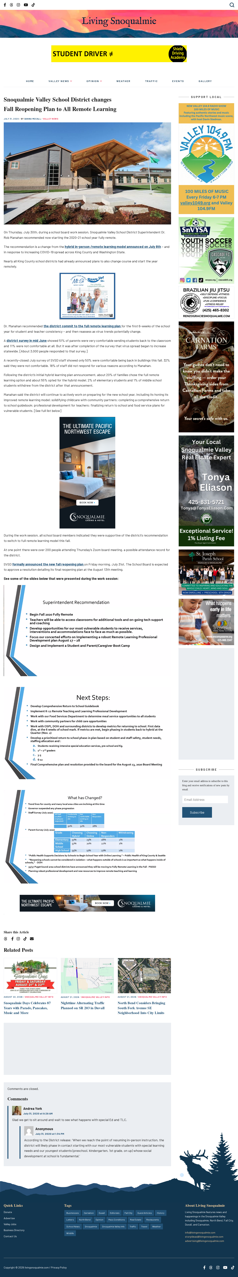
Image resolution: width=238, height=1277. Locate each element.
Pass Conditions (116, 1219)
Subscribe (197, 812)
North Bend (85, 1219)
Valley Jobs (10, 1224)
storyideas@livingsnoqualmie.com (204, 1236)
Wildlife (70, 1233)
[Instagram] (19, 939)
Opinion (92, 81)
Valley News (59, 81)
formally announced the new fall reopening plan (48, 564)
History (160, 1213)
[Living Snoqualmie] (119, 22)
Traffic (151, 81)
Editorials (115, 1213)
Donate (8, 1212)
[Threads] (7, 939)
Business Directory (14, 1230)
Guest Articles (144, 1213)
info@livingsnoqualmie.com (200, 1232)
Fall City (128, 1213)
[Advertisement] (87, 1049)
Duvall (102, 1213)
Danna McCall (33, 119)
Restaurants (152, 1219)
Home (30, 81)
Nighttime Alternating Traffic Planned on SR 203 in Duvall (82, 1005)
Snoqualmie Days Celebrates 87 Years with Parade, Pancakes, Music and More (27, 1007)
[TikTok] (26, 939)
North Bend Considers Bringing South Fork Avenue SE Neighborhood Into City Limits (141, 1007)
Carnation (89, 1213)
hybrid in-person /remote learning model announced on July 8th (113, 247)
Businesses (72, 1213)
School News (73, 1226)
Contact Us (10, 1236)
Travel (144, 1226)
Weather (123, 81)
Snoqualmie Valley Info (39, 997)
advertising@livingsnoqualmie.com (204, 1240)
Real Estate (135, 1219)
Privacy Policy (59, 1267)
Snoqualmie (91, 1226)
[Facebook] (13, 939)
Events (178, 81)
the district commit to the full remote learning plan (82, 326)
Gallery (205, 81)
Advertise (9, 1218)
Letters (70, 1219)
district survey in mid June (27, 340)
